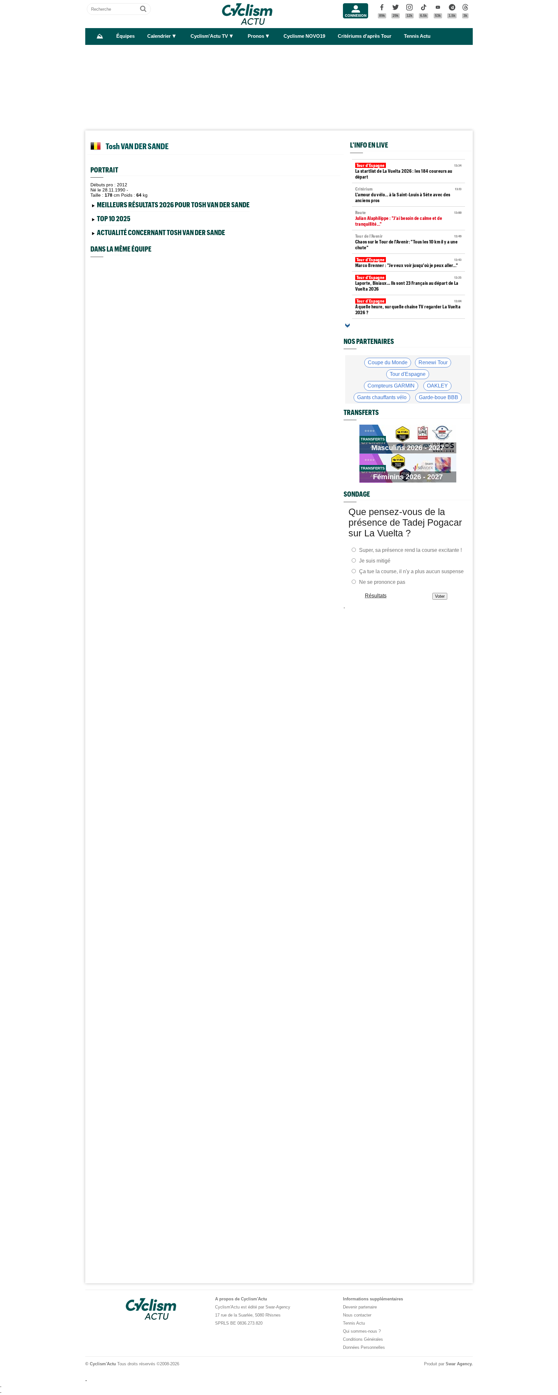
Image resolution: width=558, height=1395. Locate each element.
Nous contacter (357, 1315)
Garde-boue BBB (438, 397)
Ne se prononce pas (382, 582)
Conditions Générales (363, 1339)
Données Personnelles (364, 1347)
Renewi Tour (433, 362)
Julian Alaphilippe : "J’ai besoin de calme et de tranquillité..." (408, 218)
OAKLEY (437, 385)
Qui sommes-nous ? (362, 1331)
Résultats (376, 595)
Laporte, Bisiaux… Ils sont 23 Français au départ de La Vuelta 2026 (408, 283)
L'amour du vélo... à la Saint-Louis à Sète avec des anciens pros (408, 194)
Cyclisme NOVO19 (304, 36)
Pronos (256, 36)
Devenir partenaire (360, 1307)
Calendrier (159, 36)
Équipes (125, 36)
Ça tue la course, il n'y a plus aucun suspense (411, 571)
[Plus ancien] (347, 325)
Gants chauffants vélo (382, 397)
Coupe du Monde (388, 362)
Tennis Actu (417, 36)
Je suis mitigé (374, 560)
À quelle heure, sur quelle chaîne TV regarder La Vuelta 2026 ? (408, 306)
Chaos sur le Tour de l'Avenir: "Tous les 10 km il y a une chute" (408, 241)
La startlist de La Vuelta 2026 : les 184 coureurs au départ (408, 171)
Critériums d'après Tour (364, 36)
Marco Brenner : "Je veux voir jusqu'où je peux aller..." (408, 262)
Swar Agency (458, 1363)
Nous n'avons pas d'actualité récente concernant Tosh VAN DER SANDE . (165, 233)
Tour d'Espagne (408, 374)
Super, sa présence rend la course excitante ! (410, 550)
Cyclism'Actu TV (209, 36)
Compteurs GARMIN (391, 385)
